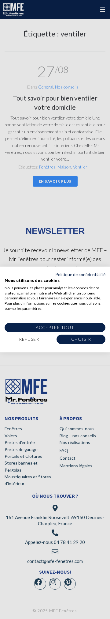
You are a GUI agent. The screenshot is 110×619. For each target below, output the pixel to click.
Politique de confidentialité (80, 274)
